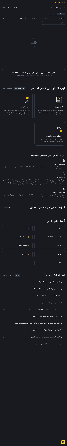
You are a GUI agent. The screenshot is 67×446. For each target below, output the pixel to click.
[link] (49, 228)
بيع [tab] (53, 14)
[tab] (62, 8)
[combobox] (58, 18)
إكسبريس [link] (62, 8)
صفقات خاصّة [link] (50, 8)
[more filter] (3, 18)
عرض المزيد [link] (7, 207)
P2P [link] (56, 8)
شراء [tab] (61, 14)
